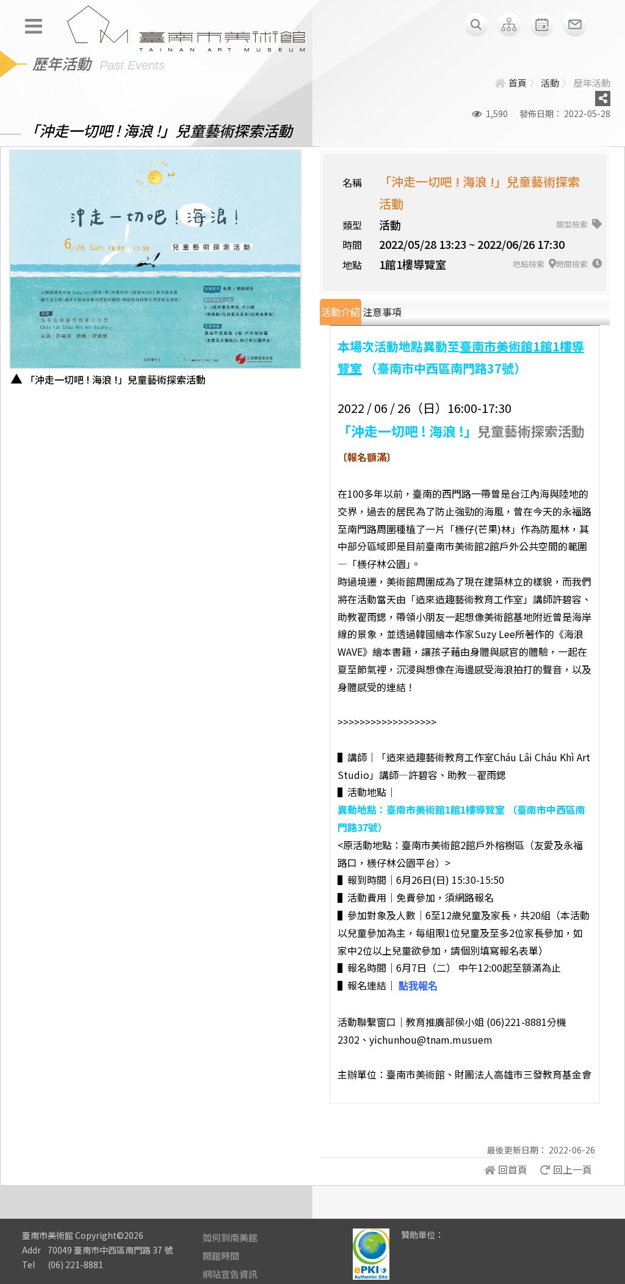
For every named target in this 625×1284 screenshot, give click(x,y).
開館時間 (221, 1255)
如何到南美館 (230, 1237)
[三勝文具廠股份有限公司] (461, 1243)
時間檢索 (573, 264)
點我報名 (418, 986)
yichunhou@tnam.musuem (431, 1039)
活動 (550, 82)
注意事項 (382, 311)
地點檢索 (529, 264)
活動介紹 (340, 311)
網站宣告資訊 (230, 1274)
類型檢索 (573, 224)
